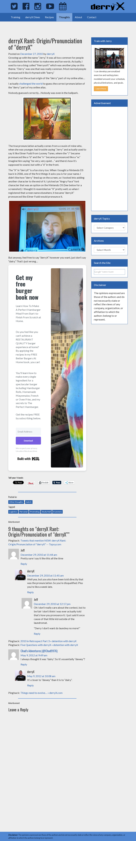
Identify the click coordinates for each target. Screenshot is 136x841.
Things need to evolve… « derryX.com (41, 692)
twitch (29, 502)
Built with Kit (28, 459)
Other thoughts (16, 502)
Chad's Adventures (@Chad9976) (39, 651)
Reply (24, 563)
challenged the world (31, 83)
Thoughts (64, 17)
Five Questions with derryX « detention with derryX (49, 644)
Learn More (101, 88)
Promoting (34, 511)
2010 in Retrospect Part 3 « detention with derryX (48, 641)
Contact (91, 17)
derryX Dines (32, 17)
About (78, 17)
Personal (24, 511)
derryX (51, 53)
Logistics (13, 511)
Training (15, 17)
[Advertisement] (39, 26)
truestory (57, 511)
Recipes (49, 17)
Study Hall (46, 511)
